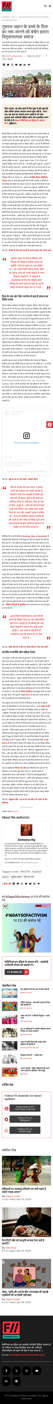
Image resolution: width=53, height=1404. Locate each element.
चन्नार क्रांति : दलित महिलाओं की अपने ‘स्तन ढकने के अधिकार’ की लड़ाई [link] (35, 1069)
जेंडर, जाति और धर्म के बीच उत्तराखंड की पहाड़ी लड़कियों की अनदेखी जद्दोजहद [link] (25, 1293)
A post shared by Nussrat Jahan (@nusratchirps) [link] (26, 471)
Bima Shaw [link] (27, 993)
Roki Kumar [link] (27, 1008)
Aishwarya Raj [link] (14, 56)
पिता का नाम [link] (29, 876)
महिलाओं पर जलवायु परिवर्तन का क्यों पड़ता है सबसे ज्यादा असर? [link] (24, 1190)
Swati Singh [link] (27, 1021)
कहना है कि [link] (45, 706)
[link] (49, 424)
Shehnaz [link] (11, 1247)
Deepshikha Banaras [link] (31, 1048)
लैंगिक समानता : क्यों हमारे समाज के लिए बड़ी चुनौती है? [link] (35, 1003)
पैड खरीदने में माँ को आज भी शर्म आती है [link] (35, 989)
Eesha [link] (25, 1074)
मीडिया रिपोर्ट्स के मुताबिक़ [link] (16, 604)
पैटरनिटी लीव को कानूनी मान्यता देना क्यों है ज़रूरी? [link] (23, 1242)
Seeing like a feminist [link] (35, 536)
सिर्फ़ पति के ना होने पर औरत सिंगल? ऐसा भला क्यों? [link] (28, 647)
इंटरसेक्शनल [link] (5, 17)
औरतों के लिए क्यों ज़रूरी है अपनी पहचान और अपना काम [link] (30, 250)
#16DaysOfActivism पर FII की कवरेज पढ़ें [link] (26, 898)
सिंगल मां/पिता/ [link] (26, 691)
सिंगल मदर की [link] (20, 768)
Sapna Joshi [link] (13, 1196)
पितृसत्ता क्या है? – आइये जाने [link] (32, 1055)
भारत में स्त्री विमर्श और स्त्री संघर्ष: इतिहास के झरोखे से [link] (33, 1043)
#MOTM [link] (25, 871)
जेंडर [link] (13, 17)
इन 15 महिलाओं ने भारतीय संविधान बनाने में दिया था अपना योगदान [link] (36, 1030)
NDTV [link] (15, 811)
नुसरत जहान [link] (16, 876)
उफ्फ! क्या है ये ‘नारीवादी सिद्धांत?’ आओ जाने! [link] (35, 1016)
